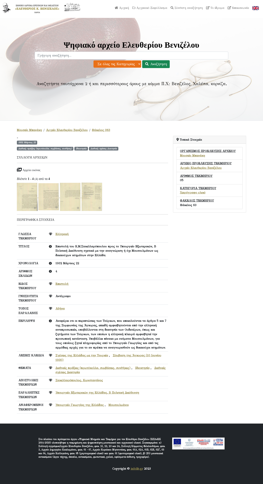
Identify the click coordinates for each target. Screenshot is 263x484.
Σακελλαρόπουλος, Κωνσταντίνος (79, 380)
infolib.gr (137, 468)
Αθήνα (60, 308)
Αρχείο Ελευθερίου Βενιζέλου (67, 130)
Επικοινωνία (240, 8)
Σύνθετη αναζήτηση (188, 8)
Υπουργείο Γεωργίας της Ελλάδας (79, 405)
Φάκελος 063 (101, 130)
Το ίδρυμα (216, 8)
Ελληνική (62, 234)
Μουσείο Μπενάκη (29, 130)
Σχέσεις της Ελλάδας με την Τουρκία (81, 355)
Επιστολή (61, 284)
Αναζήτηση (158, 64)
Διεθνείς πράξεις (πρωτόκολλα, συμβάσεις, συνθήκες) (92, 368)
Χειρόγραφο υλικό (192, 192)
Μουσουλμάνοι (118, 405)
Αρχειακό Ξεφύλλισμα (151, 8)
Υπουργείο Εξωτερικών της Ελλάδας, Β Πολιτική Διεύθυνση (97, 392)
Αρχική (123, 8)
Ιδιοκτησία (142, 368)
